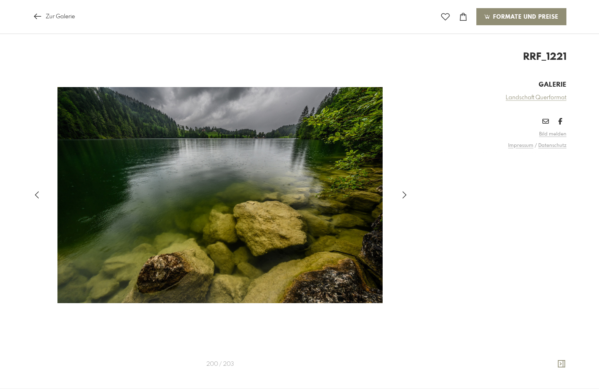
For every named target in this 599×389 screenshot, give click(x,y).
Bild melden (552, 134)
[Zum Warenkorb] (463, 16)
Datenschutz (552, 145)
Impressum (520, 145)
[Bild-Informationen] (561, 364)
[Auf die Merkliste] (445, 16)
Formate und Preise (524, 17)
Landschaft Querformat (536, 98)
